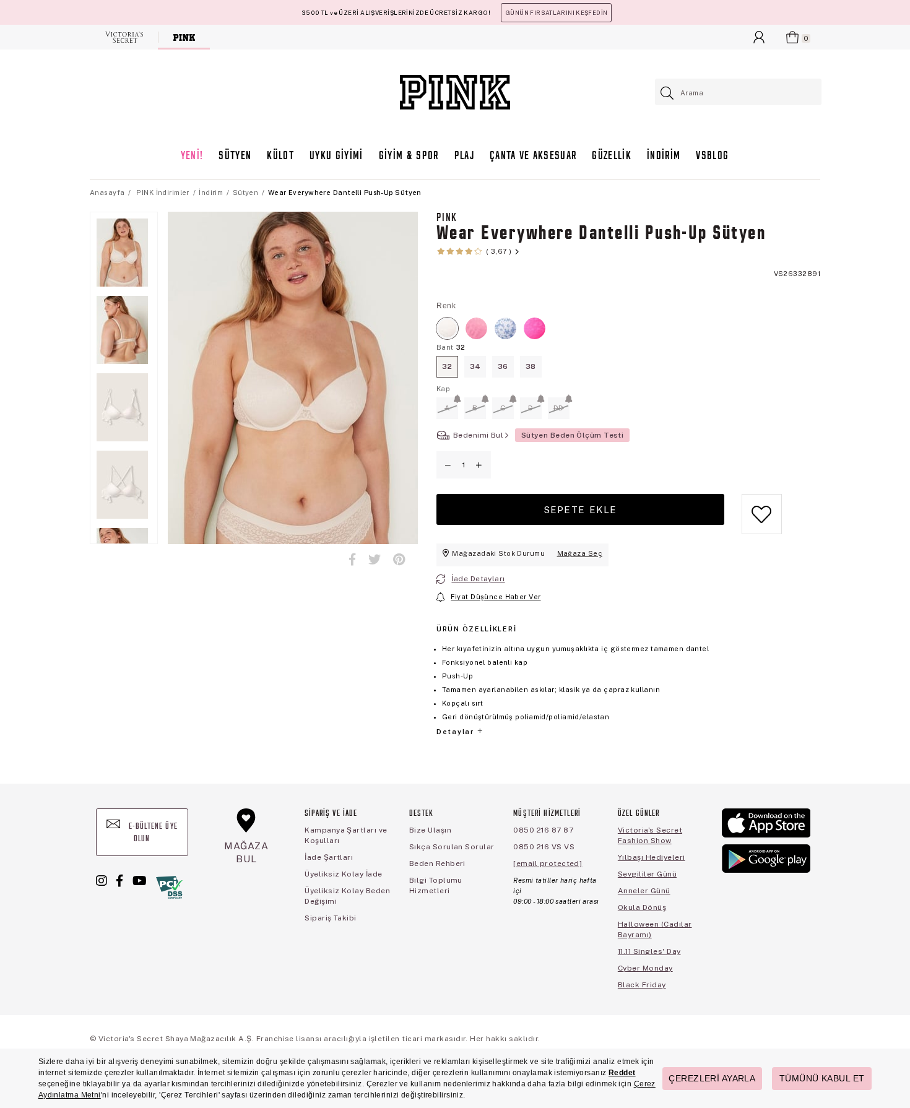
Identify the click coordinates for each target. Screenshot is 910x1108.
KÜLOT (280, 156)
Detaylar (456, 731)
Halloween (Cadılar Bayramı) (655, 929)
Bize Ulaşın (430, 830)
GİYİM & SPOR (409, 156)
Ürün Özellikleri (476, 629)
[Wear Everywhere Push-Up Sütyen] (476, 328)
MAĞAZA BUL (246, 852)
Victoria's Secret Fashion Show (650, 835)
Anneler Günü (644, 890)
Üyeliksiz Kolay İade (344, 874)
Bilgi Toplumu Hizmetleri (435, 885)
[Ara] (668, 93)
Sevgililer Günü (647, 874)
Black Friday (642, 984)
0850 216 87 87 (543, 830)
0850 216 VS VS (543, 846)
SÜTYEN (235, 156)
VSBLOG (712, 156)
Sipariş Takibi (331, 918)
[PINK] (184, 37)
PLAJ (464, 156)
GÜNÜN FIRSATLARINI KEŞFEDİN (556, 12)
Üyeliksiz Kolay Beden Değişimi (347, 896)
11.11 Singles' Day (649, 951)
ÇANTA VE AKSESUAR (533, 156)
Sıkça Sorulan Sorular (452, 846)
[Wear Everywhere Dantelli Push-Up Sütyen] (447, 328)
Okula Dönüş (642, 907)
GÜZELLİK (611, 156)
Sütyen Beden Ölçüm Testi (572, 435)
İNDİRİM (663, 156)
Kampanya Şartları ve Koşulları (346, 835)
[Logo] (455, 92)
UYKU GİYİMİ (336, 156)
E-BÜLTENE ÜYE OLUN (152, 833)
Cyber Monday (645, 968)
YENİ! (192, 156)
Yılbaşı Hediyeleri (651, 857)
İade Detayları (478, 578)
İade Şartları (329, 857)
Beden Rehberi (437, 863)
